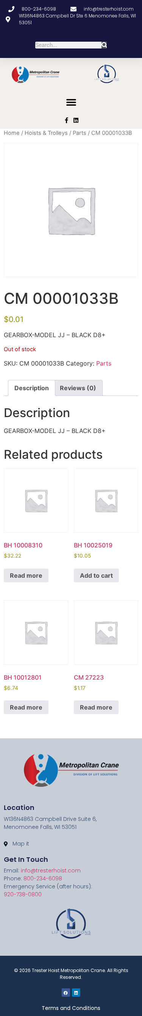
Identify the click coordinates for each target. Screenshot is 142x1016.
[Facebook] (66, 992)
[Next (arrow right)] (128, 508)
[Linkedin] (76, 120)
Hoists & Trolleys (46, 133)
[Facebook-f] (66, 120)
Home (12, 133)
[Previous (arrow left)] (13, 508)
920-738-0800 (23, 894)
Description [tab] (31, 388)
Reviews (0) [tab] (78, 388)
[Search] (104, 45)
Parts (79, 133)
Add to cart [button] (96, 575)
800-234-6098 (42, 878)
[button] (71, 102)
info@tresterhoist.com (51, 870)
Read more (26, 575)
